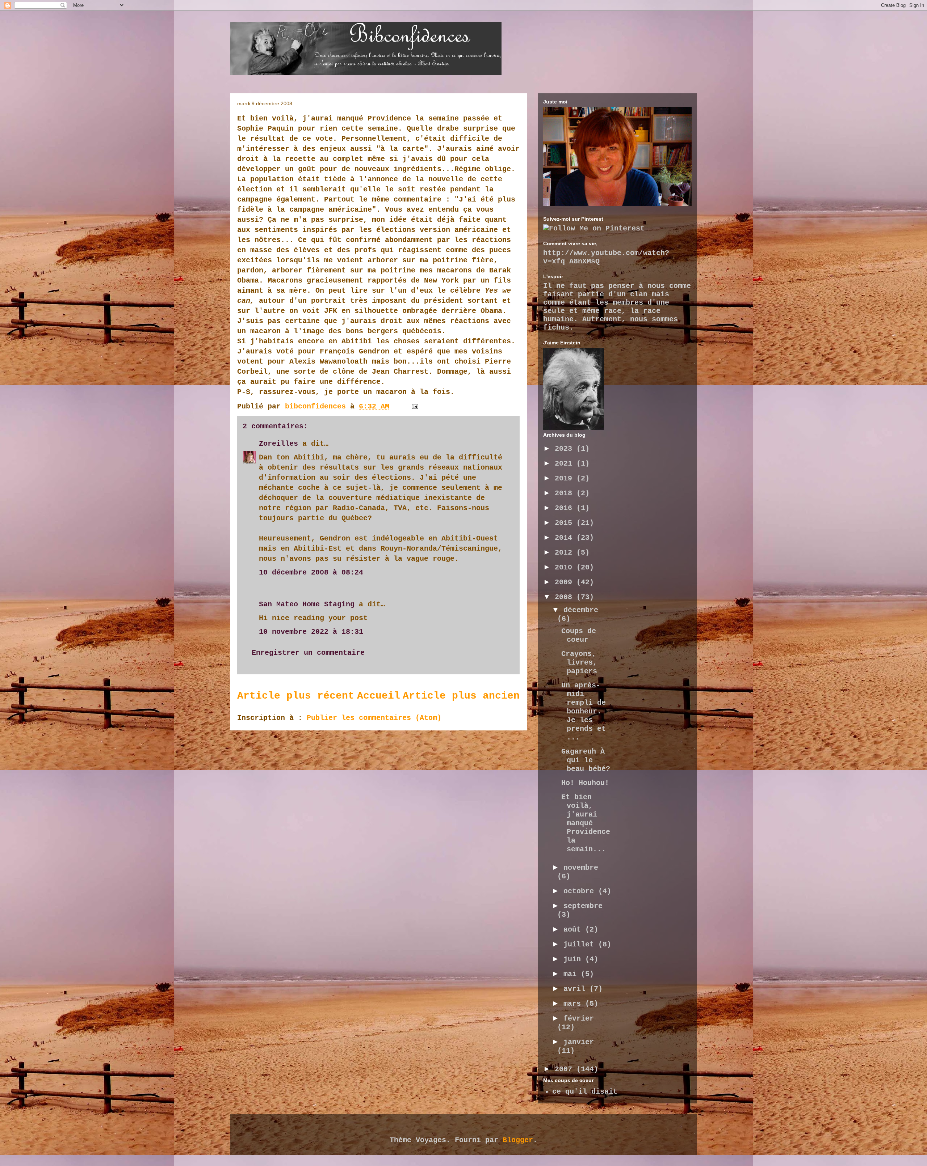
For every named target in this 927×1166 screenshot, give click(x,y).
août (574, 929)
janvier (578, 1042)
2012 (565, 552)
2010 (565, 567)
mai (572, 974)
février (578, 1018)
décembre (580, 610)
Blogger (518, 1140)
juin (574, 959)
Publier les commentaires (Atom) (374, 718)
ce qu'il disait (584, 1091)
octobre (580, 891)
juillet (580, 944)
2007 (565, 1069)
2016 (565, 508)
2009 (565, 582)
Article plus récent (295, 695)
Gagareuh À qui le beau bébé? (585, 760)
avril (576, 989)
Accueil (378, 695)
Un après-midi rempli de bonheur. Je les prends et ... (583, 711)
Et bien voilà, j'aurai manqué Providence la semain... (585, 823)
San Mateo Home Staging (307, 604)
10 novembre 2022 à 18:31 (311, 632)
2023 (565, 449)
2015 (565, 523)
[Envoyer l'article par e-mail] (415, 406)
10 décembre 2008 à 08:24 (311, 572)
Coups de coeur (578, 635)
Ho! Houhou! (585, 783)
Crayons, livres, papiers (579, 662)
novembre (580, 868)
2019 (565, 478)
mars (574, 1004)
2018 (565, 493)
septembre (583, 906)
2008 (565, 597)
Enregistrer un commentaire (308, 653)
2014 (565, 538)
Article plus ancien (461, 695)
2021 (565, 463)
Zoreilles (278, 444)
